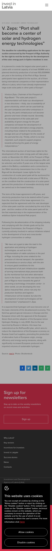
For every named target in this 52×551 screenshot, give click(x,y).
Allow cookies (26, 532)
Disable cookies (26, 542)
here (22, 521)
